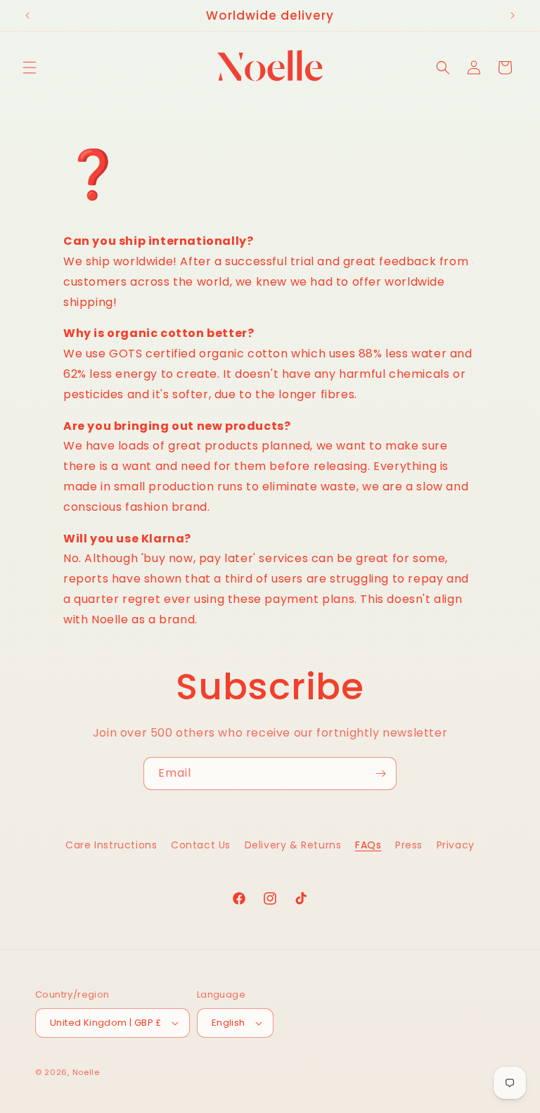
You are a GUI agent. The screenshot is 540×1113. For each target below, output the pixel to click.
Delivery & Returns (293, 845)
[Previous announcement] (27, 15)
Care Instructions (111, 845)
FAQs (368, 845)
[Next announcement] (512, 15)
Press (409, 845)
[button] (29, 67)
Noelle (86, 1072)
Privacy (456, 845)
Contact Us (201, 845)
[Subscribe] (380, 773)
